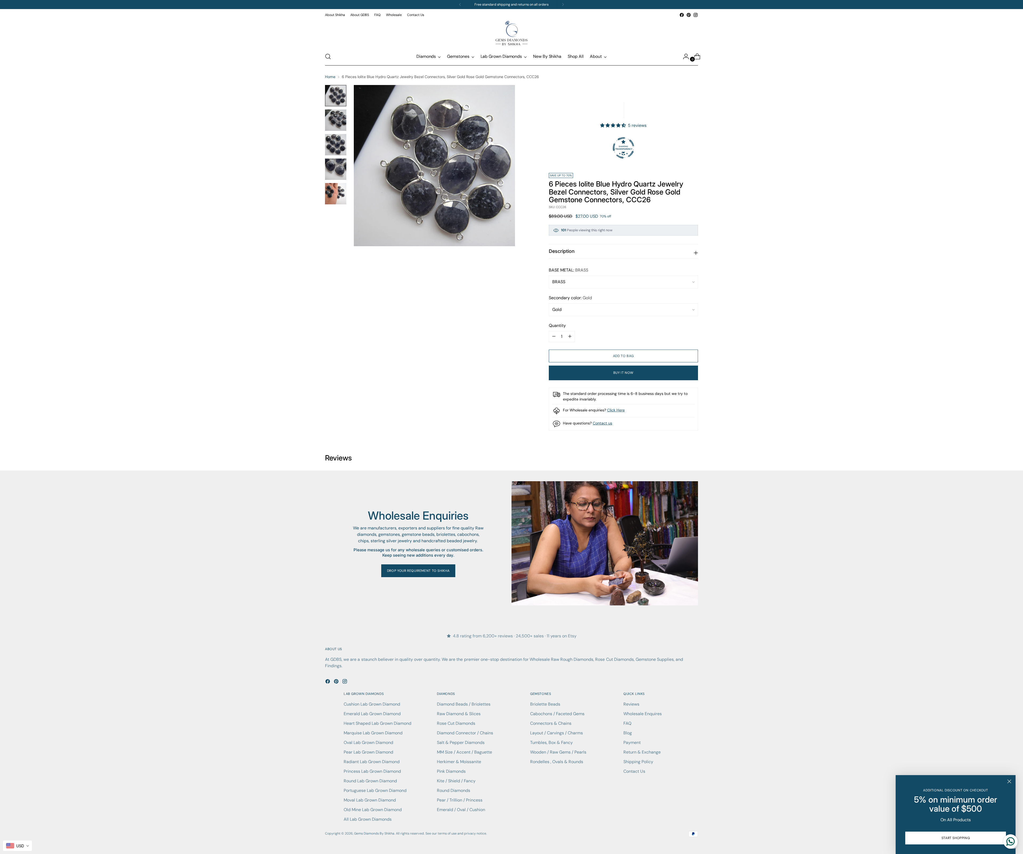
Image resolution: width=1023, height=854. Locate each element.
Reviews (631, 704)
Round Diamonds (453, 790)
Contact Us (634, 771)
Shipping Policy (638, 761)
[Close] (1009, 781)
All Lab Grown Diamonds (368, 819)
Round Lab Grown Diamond (370, 781)
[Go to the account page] (684, 56)
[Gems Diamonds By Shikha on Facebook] (681, 15)
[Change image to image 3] (335, 144)
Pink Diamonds (451, 771)
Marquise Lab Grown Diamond (373, 733)
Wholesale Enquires (642, 714)
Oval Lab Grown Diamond (368, 742)
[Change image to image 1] (335, 95)
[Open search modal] (328, 56)
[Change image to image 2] (335, 120)
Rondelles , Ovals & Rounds (556, 761)
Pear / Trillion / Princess (459, 800)
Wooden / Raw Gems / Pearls (558, 752)
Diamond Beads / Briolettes (463, 704)
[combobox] (17, 845)
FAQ (627, 723)
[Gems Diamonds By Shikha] (511, 33)
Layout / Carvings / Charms (556, 733)
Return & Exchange (642, 752)
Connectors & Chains (550, 723)
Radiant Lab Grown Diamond (372, 761)
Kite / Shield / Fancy (456, 781)
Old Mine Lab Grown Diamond (373, 809)
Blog (627, 733)
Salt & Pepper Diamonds (461, 742)
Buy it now (623, 373)
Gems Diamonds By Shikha (374, 833)
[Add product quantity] (554, 336)
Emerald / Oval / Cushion (461, 809)
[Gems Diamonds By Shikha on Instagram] (695, 15)
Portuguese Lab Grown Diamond (375, 790)
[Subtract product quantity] (570, 336)
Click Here (616, 410)
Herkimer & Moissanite (459, 761)
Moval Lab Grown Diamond (370, 800)
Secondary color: (570, 298)
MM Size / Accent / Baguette (464, 752)
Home (330, 76)
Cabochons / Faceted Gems (557, 714)
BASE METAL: (568, 270)
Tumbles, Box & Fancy (551, 742)
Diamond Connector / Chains (465, 733)
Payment (632, 742)
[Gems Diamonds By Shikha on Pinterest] (688, 15)
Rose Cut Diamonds (456, 723)
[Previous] (460, 4)
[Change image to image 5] (335, 193)
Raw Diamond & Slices (459, 714)
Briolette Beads (545, 704)
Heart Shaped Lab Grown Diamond (377, 723)
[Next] (563, 4)
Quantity (557, 325)
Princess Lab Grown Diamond (372, 771)
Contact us (602, 423)
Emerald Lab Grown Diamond (372, 714)
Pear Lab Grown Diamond (368, 752)
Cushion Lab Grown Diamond (372, 704)
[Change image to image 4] (335, 169)
